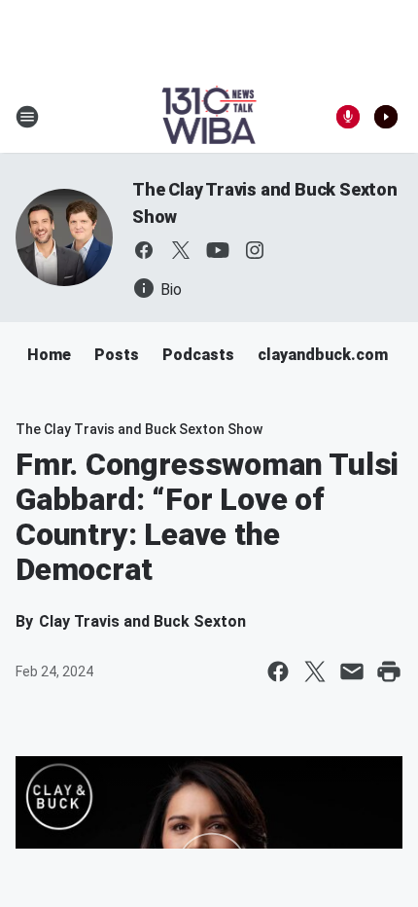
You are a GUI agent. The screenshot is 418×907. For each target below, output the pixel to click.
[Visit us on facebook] (144, 250)
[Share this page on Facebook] (278, 671)
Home (49, 354)
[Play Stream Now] (386, 116)
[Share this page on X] (315, 671)
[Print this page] (388, 671)
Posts (116, 354)
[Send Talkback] (348, 116)
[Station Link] (209, 117)
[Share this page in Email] (352, 671)
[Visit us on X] (180, 250)
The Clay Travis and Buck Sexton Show (139, 429)
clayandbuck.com (323, 354)
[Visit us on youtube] (217, 250)
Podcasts (198, 354)
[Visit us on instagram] (254, 250)
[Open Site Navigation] (27, 116)
